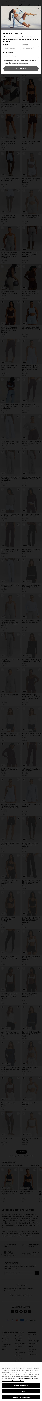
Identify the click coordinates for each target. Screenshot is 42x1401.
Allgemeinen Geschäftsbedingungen (22, 60)
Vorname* (6, 44)
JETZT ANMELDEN (21, 68)
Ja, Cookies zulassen (21, 1385)
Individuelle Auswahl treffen (21, 1397)
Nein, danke (21, 1391)
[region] (21, 1381)
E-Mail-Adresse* (8, 52)
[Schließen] (39, 1365)
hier (26, 63)
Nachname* (25, 44)
